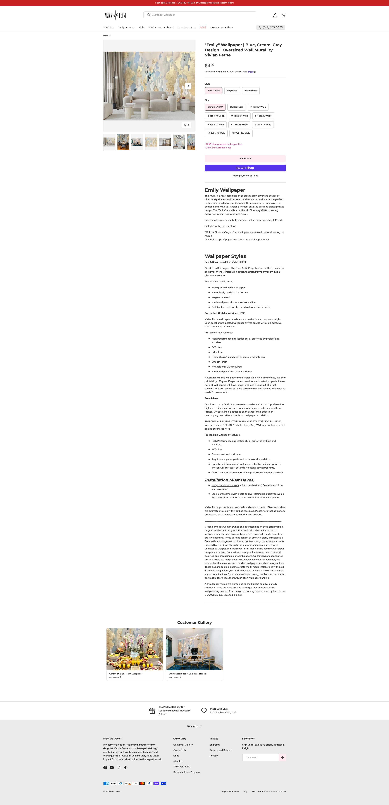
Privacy (214, 755)
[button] (284, 15)
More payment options (245, 175)
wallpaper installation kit (225, 485)
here (227, 428)
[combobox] (200, 15)
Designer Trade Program (186, 772)
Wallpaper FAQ (181, 766)
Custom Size (236, 107)
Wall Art (108, 27)
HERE (242, 262)
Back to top (193, 726)
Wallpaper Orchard (161, 27)
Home (105, 36)
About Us (178, 761)
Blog (245, 791)
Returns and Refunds (221, 750)
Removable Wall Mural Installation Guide (269, 791)
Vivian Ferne (115, 791)
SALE (203, 27)
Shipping (215, 744)
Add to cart (245, 158)
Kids (141, 27)
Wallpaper (124, 27)
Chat (176, 755)
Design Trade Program (230, 791)
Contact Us (185, 27)
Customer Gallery (221, 27)
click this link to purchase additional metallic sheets (251, 497)
